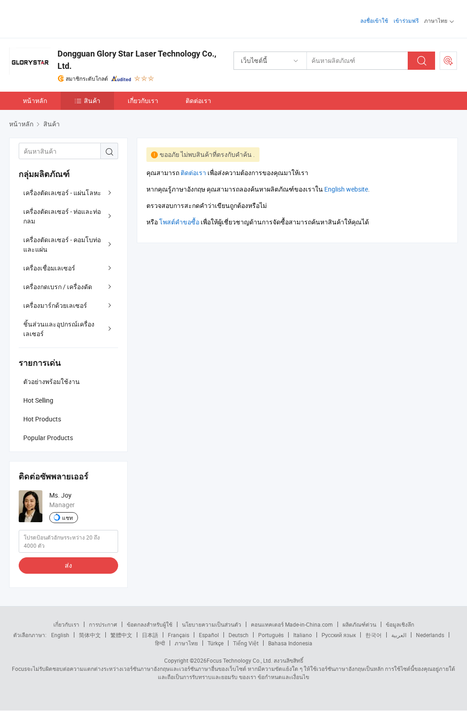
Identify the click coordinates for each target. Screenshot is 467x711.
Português (271, 634)
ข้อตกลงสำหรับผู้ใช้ (149, 624)
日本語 (150, 634)
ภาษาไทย (186, 643)
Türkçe (215, 643)
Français (178, 634)
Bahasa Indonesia (290, 643)
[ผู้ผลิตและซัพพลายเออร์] (67, 18)
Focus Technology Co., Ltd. (239, 660)
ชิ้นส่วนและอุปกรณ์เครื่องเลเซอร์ (58, 329)
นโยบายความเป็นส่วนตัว (211, 624)
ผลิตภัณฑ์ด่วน (359, 624)
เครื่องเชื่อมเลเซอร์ (49, 268)
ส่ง (68, 565)
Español (209, 634)
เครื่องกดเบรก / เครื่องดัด (57, 286)
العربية (398, 634)
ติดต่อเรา (198, 100)
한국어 (373, 634)
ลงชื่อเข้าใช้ (374, 20)
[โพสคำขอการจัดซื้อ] (448, 61)
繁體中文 (121, 634)
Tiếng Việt (246, 643)
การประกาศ (103, 624)
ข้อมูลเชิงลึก (400, 624)
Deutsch (238, 634)
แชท (67, 517)
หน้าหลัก (35, 100)
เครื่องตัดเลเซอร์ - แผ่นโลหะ (62, 192)
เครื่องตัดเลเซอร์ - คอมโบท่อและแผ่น (62, 244)
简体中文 (90, 634)
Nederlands (430, 634)
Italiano (302, 634)
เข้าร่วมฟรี (406, 20)
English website (346, 189)
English (60, 634)
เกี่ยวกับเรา (143, 100)
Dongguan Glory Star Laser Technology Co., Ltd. (136, 60)
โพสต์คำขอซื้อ (179, 222)
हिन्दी (160, 643)
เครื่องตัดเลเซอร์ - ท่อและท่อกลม (62, 216)
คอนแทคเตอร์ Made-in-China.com (292, 624)
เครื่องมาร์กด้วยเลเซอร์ (55, 305)
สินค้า (92, 100)
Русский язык (339, 634)
